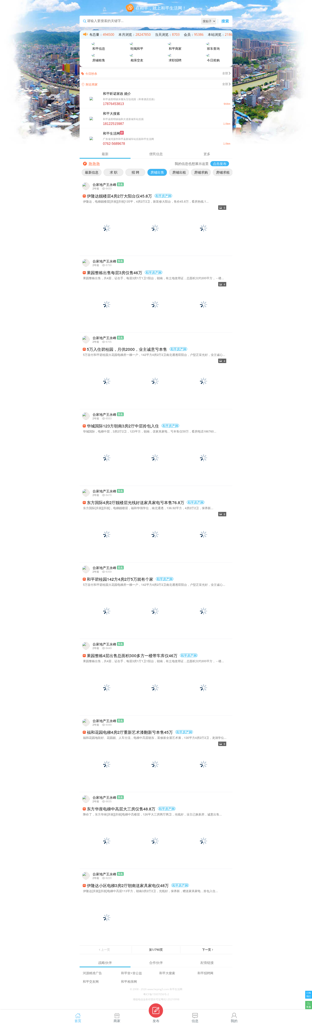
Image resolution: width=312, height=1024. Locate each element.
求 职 (113, 172)
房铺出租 (179, 172)
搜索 (225, 21)
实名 (120, 184)
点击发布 (219, 163)
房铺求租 (223, 172)
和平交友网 (91, 981)
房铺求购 (201, 172)
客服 (308, 1006)
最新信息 (91, 172)
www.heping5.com (158, 989)
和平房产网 (163, 196)
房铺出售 (157, 172)
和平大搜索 (167, 973)
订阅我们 (308, 994)
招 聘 (135, 172)
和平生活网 (176, 989)
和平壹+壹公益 (131, 973)
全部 (225, 73)
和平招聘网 (205, 973)
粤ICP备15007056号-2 (156, 994)
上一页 (105, 950)
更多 (207, 154)
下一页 (206, 950)
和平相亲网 (129, 981)
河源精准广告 (92, 973)
